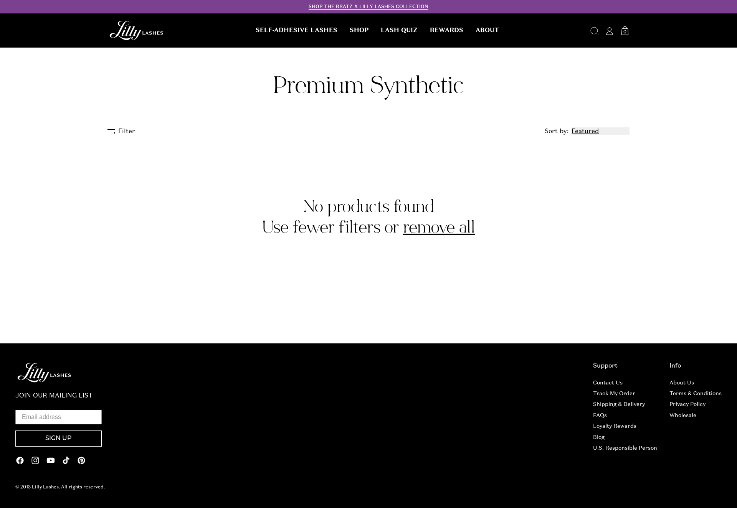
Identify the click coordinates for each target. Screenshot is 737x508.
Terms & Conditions (695, 393)
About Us (681, 382)
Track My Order (614, 393)
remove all (439, 227)
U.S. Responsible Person (625, 447)
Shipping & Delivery (619, 404)
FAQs (600, 415)
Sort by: (556, 131)
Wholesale (682, 415)
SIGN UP (58, 438)
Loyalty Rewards (614, 425)
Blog (599, 437)
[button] (296, 30)
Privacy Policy (687, 404)
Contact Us (608, 382)
